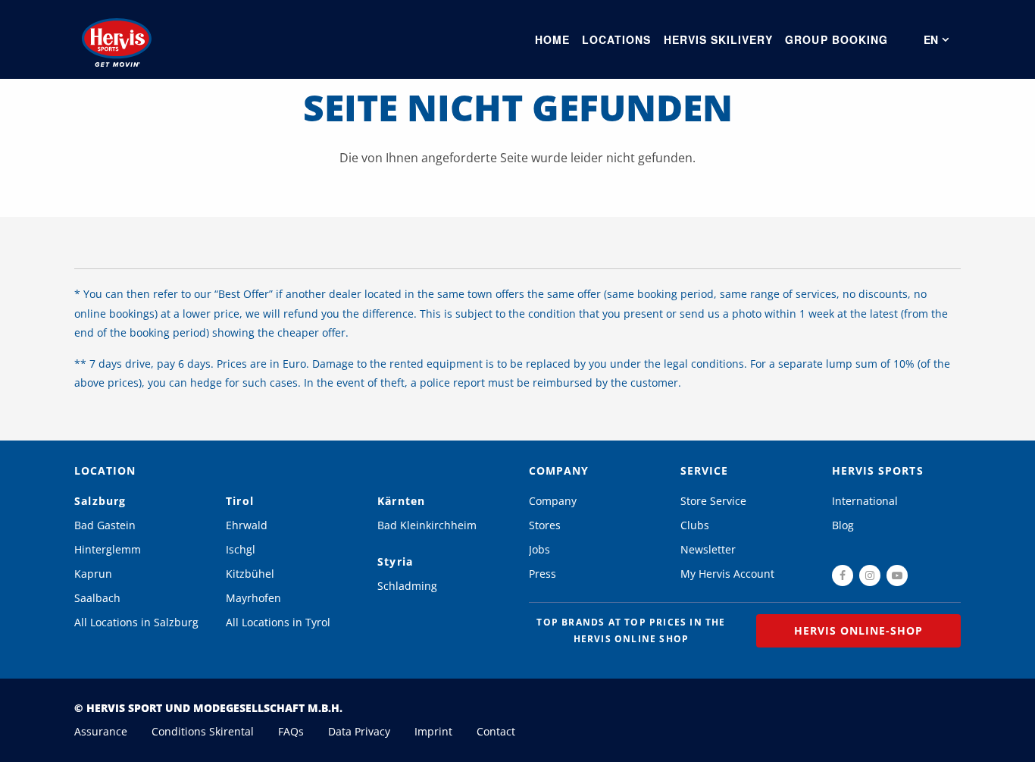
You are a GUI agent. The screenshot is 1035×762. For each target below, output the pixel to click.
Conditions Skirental (203, 731)
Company (553, 501)
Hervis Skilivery (719, 39)
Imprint (433, 731)
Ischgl (240, 549)
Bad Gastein (105, 525)
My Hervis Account (727, 573)
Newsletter (708, 549)
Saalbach (97, 598)
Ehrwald (246, 525)
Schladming (407, 586)
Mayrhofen (253, 598)
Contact (496, 731)
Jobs (539, 549)
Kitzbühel (250, 573)
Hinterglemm (107, 549)
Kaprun (93, 573)
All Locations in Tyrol (278, 622)
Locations (616, 39)
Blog (843, 525)
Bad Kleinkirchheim (427, 525)
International (865, 501)
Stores (545, 525)
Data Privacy (359, 731)
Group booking (836, 39)
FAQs (291, 731)
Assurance (100, 731)
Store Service (713, 501)
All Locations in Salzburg (136, 622)
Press (542, 573)
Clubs (694, 525)
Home (552, 39)
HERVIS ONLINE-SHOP (859, 630)
